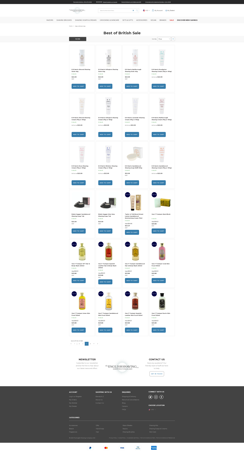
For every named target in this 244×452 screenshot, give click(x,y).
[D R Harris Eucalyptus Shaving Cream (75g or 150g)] (162, 57)
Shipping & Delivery (129, 396)
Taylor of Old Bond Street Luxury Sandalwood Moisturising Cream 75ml (134, 216)
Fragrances (73, 432)
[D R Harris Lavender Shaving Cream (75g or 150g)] (135, 106)
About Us (99, 400)
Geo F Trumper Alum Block (161, 214)
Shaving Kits (153, 425)
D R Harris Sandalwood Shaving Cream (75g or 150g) (162, 167)
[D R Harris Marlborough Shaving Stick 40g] (135, 57)
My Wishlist (73, 403)
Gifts (97, 425)
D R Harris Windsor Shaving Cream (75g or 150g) (107, 167)
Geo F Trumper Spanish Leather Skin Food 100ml (133, 314)
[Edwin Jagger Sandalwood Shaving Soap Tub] (82, 202)
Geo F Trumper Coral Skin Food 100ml (161, 264)
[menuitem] (50, 20)
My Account (159, 10)
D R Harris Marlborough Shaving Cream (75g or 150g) (162, 118)
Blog (123, 403)
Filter (77, 39)
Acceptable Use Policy (133, 438)
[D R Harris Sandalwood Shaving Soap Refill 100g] (135, 154)
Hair (97, 432)
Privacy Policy (113, 438)
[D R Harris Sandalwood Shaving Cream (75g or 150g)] (162, 154)
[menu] (122, 20)
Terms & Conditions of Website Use (165, 438)
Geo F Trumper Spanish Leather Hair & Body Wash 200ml (107, 265)
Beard (71, 429)
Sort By (154, 39)
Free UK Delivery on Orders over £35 (131, 2)
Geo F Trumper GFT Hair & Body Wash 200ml (81, 264)
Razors (125, 429)
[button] (146, 10)
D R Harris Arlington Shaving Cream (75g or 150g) (108, 118)
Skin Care (152, 432)
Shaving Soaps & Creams (158, 429)
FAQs (124, 409)
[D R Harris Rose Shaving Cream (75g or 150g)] (82, 154)
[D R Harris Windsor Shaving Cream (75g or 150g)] (108, 154)
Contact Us (100, 403)
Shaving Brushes (129, 432)
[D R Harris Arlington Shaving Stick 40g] (108, 57)
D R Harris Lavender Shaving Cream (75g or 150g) (135, 118)
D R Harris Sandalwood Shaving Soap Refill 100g (133, 167)
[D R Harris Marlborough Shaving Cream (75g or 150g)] (162, 106)
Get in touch (157, 374)
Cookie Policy (122, 438)
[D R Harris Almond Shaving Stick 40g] (82, 57)
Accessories (73, 425)
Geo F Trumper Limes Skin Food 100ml (81, 314)
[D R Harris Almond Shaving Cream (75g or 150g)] (82, 106)
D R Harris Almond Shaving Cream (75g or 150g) (81, 118)
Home (70, 26)
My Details (73, 406)
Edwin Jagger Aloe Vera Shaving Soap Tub (106, 215)
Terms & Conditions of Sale (147, 438)
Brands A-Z (100, 396)
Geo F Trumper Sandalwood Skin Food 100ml (108, 314)
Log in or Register (75, 396)
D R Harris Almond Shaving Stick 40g (81, 70)
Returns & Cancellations (130, 400)
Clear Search (133, 10)
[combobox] (118, 10)
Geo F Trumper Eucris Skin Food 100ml (161, 314)
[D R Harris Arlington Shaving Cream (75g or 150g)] (108, 106)
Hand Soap (100, 429)
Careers (125, 406)
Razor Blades (127, 425)
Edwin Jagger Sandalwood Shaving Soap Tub (81, 215)
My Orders (73, 400)
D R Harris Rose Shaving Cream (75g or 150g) (80, 167)
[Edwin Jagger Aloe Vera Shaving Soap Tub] (108, 202)
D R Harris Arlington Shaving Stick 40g (108, 70)
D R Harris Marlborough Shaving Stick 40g (133, 70)
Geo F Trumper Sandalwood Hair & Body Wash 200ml (135, 264)
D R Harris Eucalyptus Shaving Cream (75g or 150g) (162, 70)
